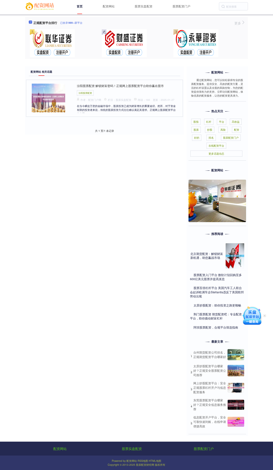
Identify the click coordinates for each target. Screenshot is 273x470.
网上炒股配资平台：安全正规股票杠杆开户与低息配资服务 (209, 387)
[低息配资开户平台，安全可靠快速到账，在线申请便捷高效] (236, 422)
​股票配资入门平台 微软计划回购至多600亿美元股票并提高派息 (216, 277)
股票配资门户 (181, 6)
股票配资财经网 (145, 464)
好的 (196, 137)
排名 (211, 137)
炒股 (209, 129)
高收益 (236, 121)
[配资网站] (40, 6)
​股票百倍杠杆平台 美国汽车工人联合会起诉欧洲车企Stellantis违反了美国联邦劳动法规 (217, 292)
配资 (236, 129)
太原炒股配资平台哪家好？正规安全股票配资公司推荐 (209, 370)
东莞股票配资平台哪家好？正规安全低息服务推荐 (209, 404)
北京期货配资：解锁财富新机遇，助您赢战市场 (206, 256)
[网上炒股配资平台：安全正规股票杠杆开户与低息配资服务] (236, 388)
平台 (221, 121)
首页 (80, 6)
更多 (238, 23)
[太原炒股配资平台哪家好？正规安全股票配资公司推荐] (236, 370)
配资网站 (109, 6)
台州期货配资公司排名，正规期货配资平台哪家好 (209, 354)
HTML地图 (155, 461)
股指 (196, 121)
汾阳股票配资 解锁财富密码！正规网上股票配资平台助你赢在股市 (120, 86)
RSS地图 (143, 461)
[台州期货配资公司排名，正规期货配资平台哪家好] (236, 354)
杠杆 (208, 121)
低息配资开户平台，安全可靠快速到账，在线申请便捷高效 (209, 421)
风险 (223, 129)
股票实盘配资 (143, 6)
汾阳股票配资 (85, 92)
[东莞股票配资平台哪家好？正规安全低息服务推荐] (236, 405)
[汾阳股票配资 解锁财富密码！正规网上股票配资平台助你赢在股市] (48, 97)
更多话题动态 (216, 153)
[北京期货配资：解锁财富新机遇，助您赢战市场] (235, 255)
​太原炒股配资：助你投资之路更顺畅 (217, 305)
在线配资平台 (216, 145)
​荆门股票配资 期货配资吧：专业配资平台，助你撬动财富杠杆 (216, 316)
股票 (196, 129)
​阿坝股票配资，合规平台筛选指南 (216, 327)
